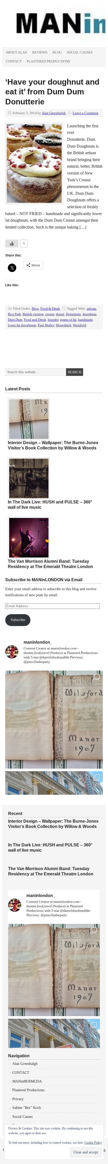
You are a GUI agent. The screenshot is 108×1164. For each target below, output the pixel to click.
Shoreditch (63, 325)
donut (60, 314)
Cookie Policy (93, 1142)
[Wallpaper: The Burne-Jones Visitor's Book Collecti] (54, 720)
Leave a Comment (85, 113)
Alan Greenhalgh (54, 113)
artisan (91, 309)
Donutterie (73, 314)
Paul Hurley (46, 325)
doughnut (89, 314)
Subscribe (18, 620)
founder (53, 320)
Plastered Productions (48, 61)
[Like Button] (11, 244)
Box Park (14, 314)
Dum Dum (15, 320)
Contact (13, 61)
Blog (57, 52)
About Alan (16, 52)
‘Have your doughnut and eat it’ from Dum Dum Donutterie (52, 91)
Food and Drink (35, 320)
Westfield (79, 325)
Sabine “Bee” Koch (26, 1108)
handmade (85, 320)
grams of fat (68, 320)
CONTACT (20, 1073)
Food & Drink (50, 309)
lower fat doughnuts (22, 325)
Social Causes (80, 52)
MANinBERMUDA (27, 1081)
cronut (49, 314)
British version (33, 314)
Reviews (39, 52)
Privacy (18, 1099)
